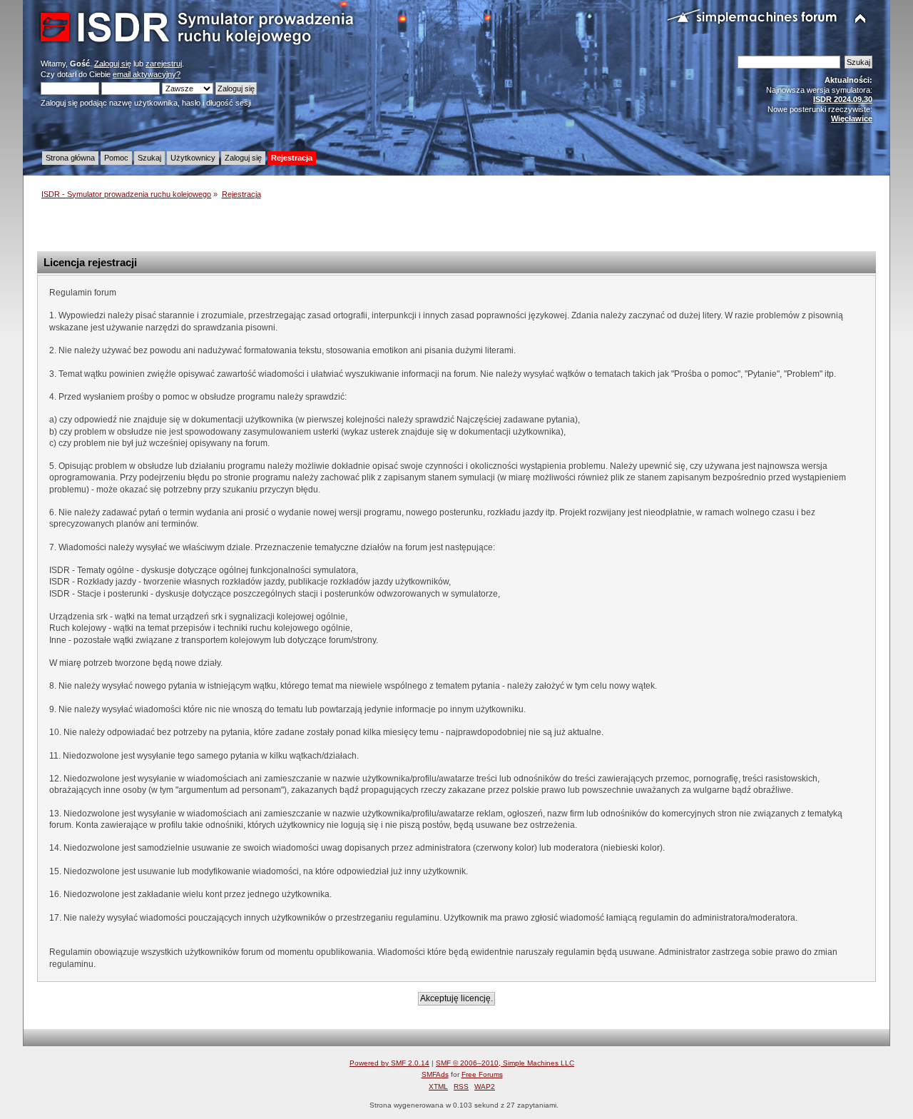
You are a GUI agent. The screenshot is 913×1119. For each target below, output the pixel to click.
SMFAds (435, 1074)
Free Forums (482, 1074)
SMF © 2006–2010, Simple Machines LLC (505, 1063)
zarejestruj (164, 63)
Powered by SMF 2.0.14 (389, 1063)
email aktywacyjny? (146, 74)
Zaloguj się (112, 63)
